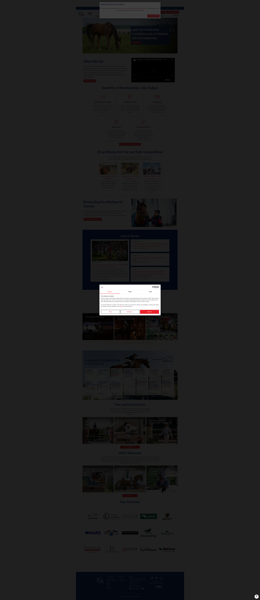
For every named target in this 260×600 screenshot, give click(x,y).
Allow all (150, 311)
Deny (110, 311)
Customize (129, 311)
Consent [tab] (110, 291)
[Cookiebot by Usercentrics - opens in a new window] (153, 287)
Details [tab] (130, 291)
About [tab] (150, 291)
